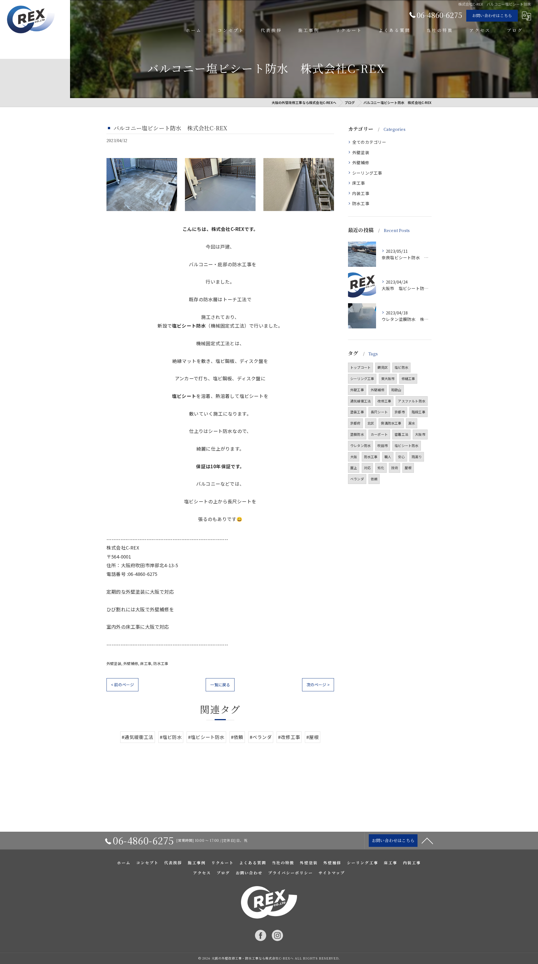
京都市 (400, 411)
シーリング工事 (367, 173)
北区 (370, 423)
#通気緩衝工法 (137, 737)
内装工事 (360, 193)
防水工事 (160, 663)
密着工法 (401, 434)
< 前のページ (122, 684)
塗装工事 (357, 411)
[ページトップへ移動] (427, 840)
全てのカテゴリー (369, 142)
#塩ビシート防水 (206, 737)
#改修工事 (289, 737)
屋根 (408, 467)
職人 (387, 456)
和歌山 (396, 389)
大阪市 (420, 434)
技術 (394, 467)
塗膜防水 (357, 434)
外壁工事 (357, 389)
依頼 (374, 478)
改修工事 (384, 400)
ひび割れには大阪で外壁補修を (140, 609)
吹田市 (382, 445)
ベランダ (357, 478)
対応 (367, 467)
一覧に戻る (220, 684)
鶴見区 (382, 367)
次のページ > (318, 684)
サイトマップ (332, 872)
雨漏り (417, 456)
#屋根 (312, 737)
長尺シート (379, 411)
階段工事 (418, 411)
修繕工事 (408, 378)
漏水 (411, 423)
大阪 (353, 456)
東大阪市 (388, 378)
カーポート (379, 434)
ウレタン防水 (360, 445)
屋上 (353, 467)
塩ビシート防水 (406, 445)
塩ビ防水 (401, 367)
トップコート (360, 367)
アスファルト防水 (411, 400)
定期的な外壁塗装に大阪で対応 (140, 591)
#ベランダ (261, 737)
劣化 (380, 467)
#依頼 (237, 737)
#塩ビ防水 (171, 737)
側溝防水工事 (391, 423)
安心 (401, 456)
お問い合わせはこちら (492, 15)
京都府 (355, 423)
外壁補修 (130, 663)
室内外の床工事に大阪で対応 (137, 626)
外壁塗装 (113, 663)
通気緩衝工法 (360, 400)
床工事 (145, 663)
